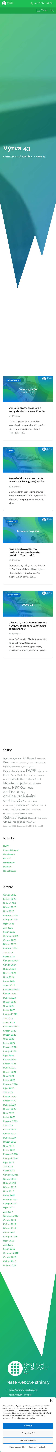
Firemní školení (10, 850)
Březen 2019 (9, 1141)
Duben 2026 (9, 903)
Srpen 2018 (9, 1170)
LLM (39, 779)
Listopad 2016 (10, 1236)
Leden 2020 (9, 1117)
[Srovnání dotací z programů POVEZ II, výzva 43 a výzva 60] (28, 448)
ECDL (6, 775)
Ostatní (6, 858)
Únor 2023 (8, 1006)
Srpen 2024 (9, 956)
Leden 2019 (9, 1150)
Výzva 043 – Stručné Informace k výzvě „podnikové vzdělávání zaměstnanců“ (28, 625)
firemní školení (18, 775)
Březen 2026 (9, 907)
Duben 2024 (9, 969)
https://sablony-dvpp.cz (20, 1394)
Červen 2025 (9, 940)
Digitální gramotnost (11, 767)
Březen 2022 (9, 1034)
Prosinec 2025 (10, 915)
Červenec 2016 (10, 1253)
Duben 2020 (9, 1104)
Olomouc (26, 787)
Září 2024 (8, 952)
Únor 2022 (8, 1038)
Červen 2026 (9, 894)
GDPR (28, 775)
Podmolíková (33, 805)
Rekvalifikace (15, 817)
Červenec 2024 (10, 960)
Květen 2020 (9, 1100)
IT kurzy (33, 775)
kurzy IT (5, 779)
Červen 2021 (9, 1059)
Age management (12, 758)
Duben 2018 (9, 1183)
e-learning (42, 771)
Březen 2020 (9, 1108)
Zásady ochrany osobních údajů (33, 1447)
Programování (36, 810)
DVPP (31, 771)
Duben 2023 (9, 997)
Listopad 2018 (10, 1158)
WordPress (31, 822)
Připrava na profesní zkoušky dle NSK (18, 813)
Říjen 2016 (8, 1240)
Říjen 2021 (8, 1055)
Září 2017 (8, 1211)
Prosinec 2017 (10, 1199)
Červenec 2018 (10, 1174)
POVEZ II (43, 805)
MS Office (7, 788)
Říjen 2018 (8, 1162)
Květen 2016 (9, 1261)
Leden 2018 (9, 1195)
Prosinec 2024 (10, 948)
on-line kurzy (14, 792)
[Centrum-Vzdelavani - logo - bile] (7, 3)
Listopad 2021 (10, 1051)
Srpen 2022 (9, 1022)
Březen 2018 (9, 1187)
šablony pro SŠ (38, 826)
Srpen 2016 (9, 1248)
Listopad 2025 (10, 919)
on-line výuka (15, 800)
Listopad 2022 (10, 1014)
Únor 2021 (8, 1076)
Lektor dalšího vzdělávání (23, 779)
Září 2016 (8, 1244)
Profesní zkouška (20, 809)
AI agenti (31, 758)
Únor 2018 (8, 1191)
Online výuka (8, 805)
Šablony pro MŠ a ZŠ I (24, 826)
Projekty (7, 866)
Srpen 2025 (9, 931)
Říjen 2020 (8, 1088)
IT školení (41, 775)
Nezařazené (9, 854)
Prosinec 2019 (10, 1121)
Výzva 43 (17, 148)
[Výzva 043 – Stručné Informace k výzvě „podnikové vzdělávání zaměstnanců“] (28, 592)
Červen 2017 (9, 1220)
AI (24, 758)
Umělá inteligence (14, 822)
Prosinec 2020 (10, 1084)
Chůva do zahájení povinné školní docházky (32, 763)
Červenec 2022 (10, 1026)
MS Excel (37, 783)
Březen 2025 (9, 944)
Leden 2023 (9, 1010)
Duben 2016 (9, 1265)
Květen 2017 (9, 1224)
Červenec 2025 (10, 936)
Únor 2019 (8, 1146)
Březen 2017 (9, 1228)
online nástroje (33, 801)
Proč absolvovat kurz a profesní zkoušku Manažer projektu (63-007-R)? (25, 552)
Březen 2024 (9, 973)
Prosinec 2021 (10, 1047)
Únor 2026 (8, 911)
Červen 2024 (9, 964)
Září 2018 (8, 1166)
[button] (52, 1400)
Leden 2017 (9, 1232)
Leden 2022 (9, 1043)
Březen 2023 (9, 1001)
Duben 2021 (9, 1067)
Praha (5, 809)
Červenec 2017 (10, 1216)
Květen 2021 (9, 1063)
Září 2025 (8, 927)
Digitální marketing (14, 771)
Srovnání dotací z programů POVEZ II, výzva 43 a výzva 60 (26, 480)
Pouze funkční (28, 1433)
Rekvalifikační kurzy (37, 818)
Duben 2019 (9, 1137)
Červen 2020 (9, 1096)
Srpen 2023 (9, 985)
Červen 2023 (9, 993)
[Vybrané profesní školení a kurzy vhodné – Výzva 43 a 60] (28, 377)
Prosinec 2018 (10, 1154)
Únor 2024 (8, 977)
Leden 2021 (9, 1080)
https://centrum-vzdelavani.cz (23, 1389)
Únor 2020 (8, 1113)
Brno (6, 762)
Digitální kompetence (28, 767)
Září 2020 (8, 1092)
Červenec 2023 (10, 989)
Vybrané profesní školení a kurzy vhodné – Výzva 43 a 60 (27, 409)
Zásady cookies (15, 1447)
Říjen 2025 (8, 923)
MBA (30, 784)
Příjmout (28, 1425)
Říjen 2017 (8, 1207)
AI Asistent (41, 758)
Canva (14, 762)
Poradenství (9, 862)
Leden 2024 (9, 981)
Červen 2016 (9, 1257)
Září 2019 (8, 1125)
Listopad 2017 (10, 1203)
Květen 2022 (9, 1030)
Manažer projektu (15, 783)
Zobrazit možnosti (28, 1440)
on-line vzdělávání (19, 796)
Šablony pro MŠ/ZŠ (9, 826)
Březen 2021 (9, 1072)
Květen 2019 (9, 1133)
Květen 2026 (9, 899)
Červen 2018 (9, 1179)
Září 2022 (8, 1018)
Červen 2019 (9, 1129)
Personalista (20, 805)
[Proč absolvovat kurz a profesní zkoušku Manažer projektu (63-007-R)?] (28, 519)
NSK (15, 787)
